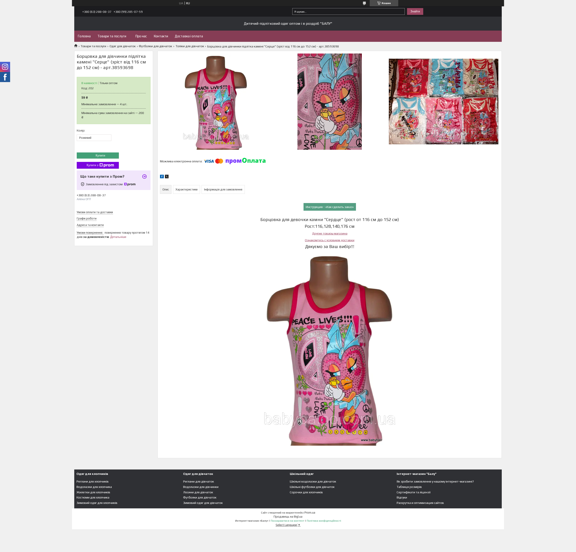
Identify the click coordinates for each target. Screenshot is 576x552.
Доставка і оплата (189, 36)
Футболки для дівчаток (155, 46)
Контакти (161, 36)
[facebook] (162, 177)
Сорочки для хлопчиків (306, 492)
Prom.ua (309, 512)
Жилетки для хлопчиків (93, 492)
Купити (100, 155)
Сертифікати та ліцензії (413, 492)
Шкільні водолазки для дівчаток (313, 481)
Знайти (415, 11)
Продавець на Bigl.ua (288, 516)
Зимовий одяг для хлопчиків (96, 503)
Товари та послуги (111, 36)
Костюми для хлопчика (92, 497)
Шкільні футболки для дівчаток (312, 487)
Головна (84, 36)
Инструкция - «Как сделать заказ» (330, 207)
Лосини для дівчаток (198, 492)
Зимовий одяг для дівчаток (203, 503)
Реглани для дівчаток (198, 481)
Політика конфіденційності (324, 520)
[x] (167, 177)
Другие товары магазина (329, 233)
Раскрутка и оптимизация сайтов (420, 503)
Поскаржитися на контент (287, 520)
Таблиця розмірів (409, 487)
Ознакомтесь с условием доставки (329, 240)
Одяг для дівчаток (123, 46)
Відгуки (402, 497)
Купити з (92, 165)
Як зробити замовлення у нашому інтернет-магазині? (435, 481)
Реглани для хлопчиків (92, 481)
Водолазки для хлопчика (94, 487)
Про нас (141, 36)
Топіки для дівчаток (190, 46)
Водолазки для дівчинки (200, 487)
